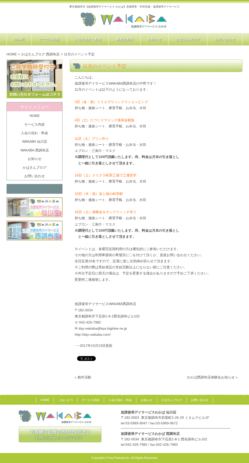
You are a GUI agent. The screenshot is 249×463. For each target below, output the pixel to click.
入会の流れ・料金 (34, 133)
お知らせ (34, 159)
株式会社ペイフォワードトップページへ (124, 20)
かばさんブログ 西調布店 (40, 54)
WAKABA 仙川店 (34, 141)
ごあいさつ (65, 400)
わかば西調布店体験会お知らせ (211, 377)
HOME (12, 54)
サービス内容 (34, 124)
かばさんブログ (34, 167)
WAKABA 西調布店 (34, 150)
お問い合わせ (34, 176)
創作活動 (84, 377)
